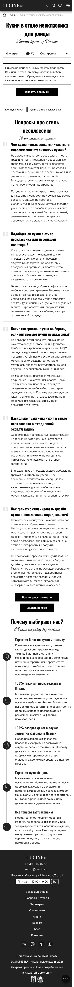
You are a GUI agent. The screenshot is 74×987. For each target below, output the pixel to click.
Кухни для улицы (14, 109)
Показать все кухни (37, 91)
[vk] (24, 944)
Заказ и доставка (37, 891)
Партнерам (37, 904)
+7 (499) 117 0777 (35, 864)
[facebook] (41, 944)
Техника (37, 922)
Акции (37, 916)
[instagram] (32, 944)
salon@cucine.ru (37, 869)
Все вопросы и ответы (37, 597)
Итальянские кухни (43, 961)
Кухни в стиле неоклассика (45, 109)
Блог (37, 929)
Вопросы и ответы (37, 898)
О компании (37, 910)
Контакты (37, 935)
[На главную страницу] (13, 5)
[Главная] (4, 15)
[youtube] (49, 944)
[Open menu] (68, 5)
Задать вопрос (37, 607)
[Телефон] (47, 5)
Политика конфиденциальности (37, 956)
